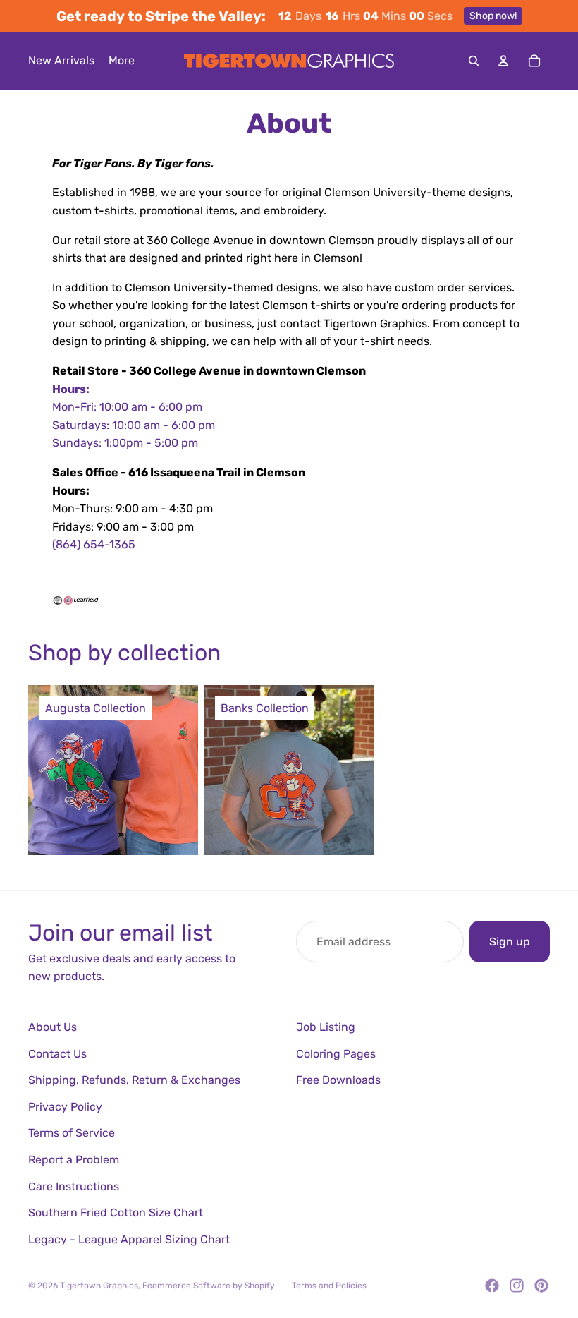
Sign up (509, 941)
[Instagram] (516, 1285)
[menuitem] (122, 60)
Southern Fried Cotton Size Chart (115, 1212)
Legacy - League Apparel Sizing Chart (129, 1239)
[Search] (473, 60)
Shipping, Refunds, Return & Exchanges (134, 1080)
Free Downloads (338, 1080)
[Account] (503, 60)
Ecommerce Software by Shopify (208, 1285)
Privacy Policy (65, 1106)
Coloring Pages (336, 1053)
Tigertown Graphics (99, 1285)
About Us (52, 1027)
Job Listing (325, 1027)
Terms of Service (71, 1132)
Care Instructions (73, 1186)
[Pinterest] (541, 1285)
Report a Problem (73, 1159)
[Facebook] (492, 1285)
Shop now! (493, 16)
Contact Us (57, 1053)
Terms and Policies (329, 1285)
